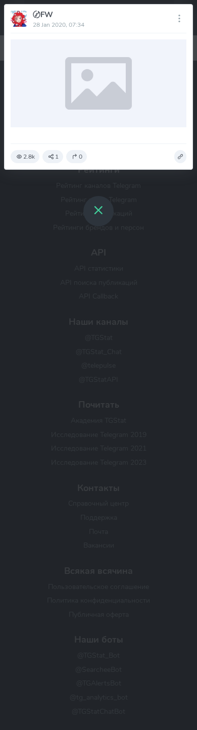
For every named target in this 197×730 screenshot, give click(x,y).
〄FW (43, 15)
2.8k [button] (29, 157)
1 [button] (57, 157)
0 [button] (80, 157)
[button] (180, 156)
